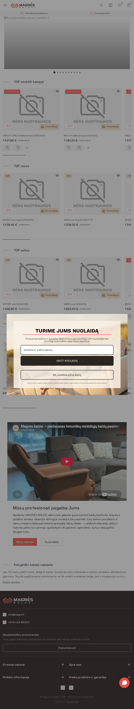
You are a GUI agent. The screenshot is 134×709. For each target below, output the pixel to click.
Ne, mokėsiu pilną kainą (67, 375)
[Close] (123, 318)
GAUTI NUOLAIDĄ (67, 360)
